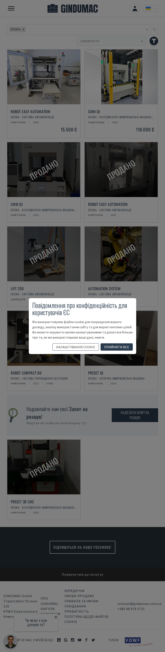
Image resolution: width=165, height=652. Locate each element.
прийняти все (116, 347)
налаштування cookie (75, 347)
